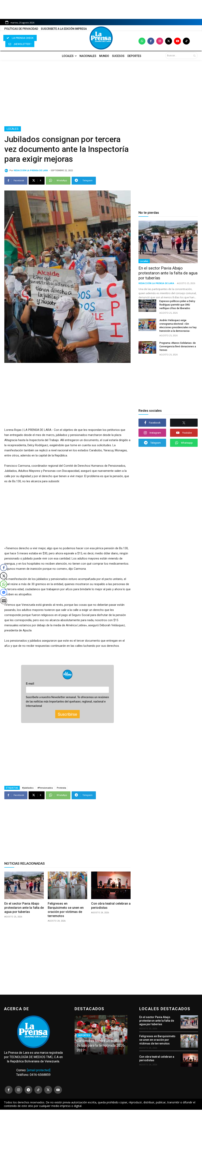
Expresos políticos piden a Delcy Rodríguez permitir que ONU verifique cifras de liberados (177, 305)
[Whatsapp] (141, 41)
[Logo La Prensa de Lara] (101, 38)
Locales (13, 128)
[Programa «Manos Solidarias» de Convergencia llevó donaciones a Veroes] (147, 347)
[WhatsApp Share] (3, 584)
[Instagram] (159, 41)
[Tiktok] (186, 41)
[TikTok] (38, 1090)
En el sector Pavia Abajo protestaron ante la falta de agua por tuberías (24, 908)
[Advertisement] (101, 93)
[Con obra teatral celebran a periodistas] (111, 885)
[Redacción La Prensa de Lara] (6, 171)
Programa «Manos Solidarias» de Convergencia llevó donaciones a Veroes (177, 346)
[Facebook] (150, 41)
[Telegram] (28, 1090)
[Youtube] (177, 41)
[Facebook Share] (3, 567)
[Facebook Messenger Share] (3, 592)
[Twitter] (168, 41)
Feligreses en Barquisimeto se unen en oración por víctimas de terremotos (66, 910)
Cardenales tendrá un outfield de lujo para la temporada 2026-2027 (101, 1045)
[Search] (194, 55)
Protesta (61, 787)
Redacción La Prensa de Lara (31, 170)
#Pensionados (45, 787)
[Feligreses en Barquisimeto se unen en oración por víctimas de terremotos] (67, 885)
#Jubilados (28, 787)
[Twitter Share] (3, 575)
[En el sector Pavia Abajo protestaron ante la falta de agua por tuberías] (24, 885)
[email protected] (38, 1070)
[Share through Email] (3, 600)
